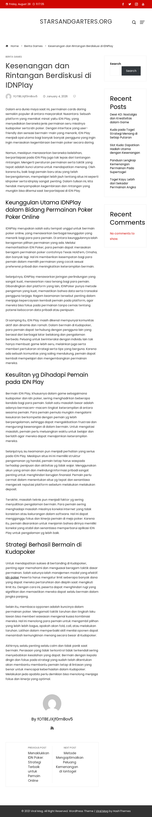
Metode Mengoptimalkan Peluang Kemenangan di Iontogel (69, 760)
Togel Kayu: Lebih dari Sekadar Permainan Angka (123, 183)
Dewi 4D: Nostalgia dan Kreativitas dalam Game (123, 118)
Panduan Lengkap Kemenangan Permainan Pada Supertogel (123, 166)
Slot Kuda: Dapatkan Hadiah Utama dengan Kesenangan (125, 149)
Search (115, 64)
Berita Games (14, 57)
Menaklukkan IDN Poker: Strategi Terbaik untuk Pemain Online (38, 764)
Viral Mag (102, 811)
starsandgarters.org (76, 21)
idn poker (12, 577)
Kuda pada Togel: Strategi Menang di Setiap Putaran (123, 134)
